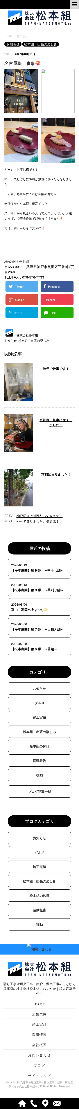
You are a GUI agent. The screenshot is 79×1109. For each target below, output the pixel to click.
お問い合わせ (39, 1055)
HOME (40, 1003)
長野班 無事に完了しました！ (56, 422)
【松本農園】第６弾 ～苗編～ (34, 648)
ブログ (39, 1065)
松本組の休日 (39, 746)
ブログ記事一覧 (39, 791)
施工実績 (39, 717)
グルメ (40, 702)
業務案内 (39, 1014)
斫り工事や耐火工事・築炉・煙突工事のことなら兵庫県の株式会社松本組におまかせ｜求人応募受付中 (39, 988)
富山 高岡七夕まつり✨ (29, 609)
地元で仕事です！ (56, 368)
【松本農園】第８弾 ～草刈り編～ (37, 589)
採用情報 (39, 1034)
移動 (39, 775)
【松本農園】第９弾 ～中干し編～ (37, 570)
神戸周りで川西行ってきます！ (39, 515)
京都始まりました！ (56, 474)
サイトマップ (39, 1075)
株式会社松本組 (27, 335)
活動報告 (39, 760)
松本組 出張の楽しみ (33, 340)
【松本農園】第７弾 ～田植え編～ (37, 629)
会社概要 (39, 1044)
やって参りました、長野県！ (37, 521)
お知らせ (10, 340)
